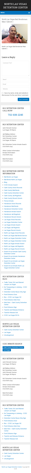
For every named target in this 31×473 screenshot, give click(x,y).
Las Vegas (7, 332)
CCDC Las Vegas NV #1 (11, 315)
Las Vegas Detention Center (13, 222)
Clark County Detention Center (14, 193)
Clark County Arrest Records (13, 187)
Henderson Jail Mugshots (12, 214)
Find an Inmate (9, 201)
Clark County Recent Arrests (13, 198)
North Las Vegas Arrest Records (14, 233)
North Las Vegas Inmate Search (14, 243)
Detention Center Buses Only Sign (15, 292)
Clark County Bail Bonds (11, 190)
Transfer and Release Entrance (14, 310)
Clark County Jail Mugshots (12, 195)
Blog (5, 182)
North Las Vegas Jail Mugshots (14, 246)
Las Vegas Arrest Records (12, 219)
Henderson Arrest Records (12, 203)
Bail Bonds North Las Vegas (13, 179)
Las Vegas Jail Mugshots (12, 227)
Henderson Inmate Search (12, 211)
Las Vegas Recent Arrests (12, 230)
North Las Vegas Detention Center (15, 238)
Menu (3, 13)
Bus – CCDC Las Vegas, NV (12, 297)
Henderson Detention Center (13, 209)
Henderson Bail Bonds (11, 206)
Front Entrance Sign (10, 307)
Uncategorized (9, 335)
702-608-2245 (15, 114)
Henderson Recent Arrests (12, 217)
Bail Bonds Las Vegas (11, 177)
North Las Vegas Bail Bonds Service (15, 235)
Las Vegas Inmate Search (12, 225)
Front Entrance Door (10, 294)
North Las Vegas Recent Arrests (14, 249)
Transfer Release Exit (11, 312)
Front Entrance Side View (12, 300)
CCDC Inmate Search (11, 185)
